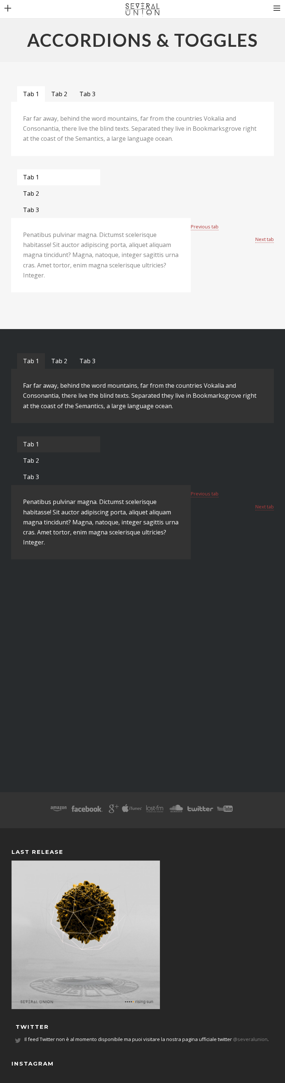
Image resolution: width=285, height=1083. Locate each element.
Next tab (264, 239)
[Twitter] (200, 811)
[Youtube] (225, 811)
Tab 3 (87, 94)
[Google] (113, 811)
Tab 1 (31, 94)
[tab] (31, 94)
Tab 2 (59, 94)
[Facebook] (87, 811)
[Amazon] (58, 811)
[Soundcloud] (176, 811)
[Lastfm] (155, 811)
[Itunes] (132, 811)
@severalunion (250, 1039)
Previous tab (205, 226)
